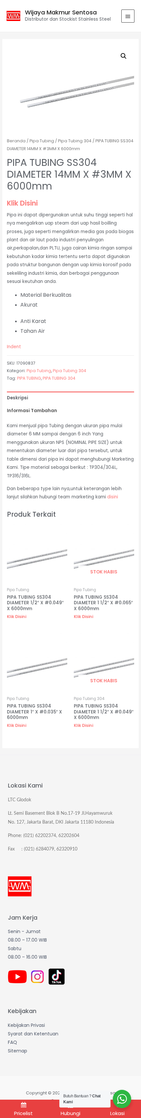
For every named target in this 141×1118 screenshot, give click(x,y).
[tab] (70, 397)
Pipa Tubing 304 (74, 141)
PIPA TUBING (29, 378)
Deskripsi (17, 398)
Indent (14, 347)
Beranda (16, 141)
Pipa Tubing (42, 141)
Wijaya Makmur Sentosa (61, 12)
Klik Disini (22, 203)
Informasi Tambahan (32, 411)
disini (112, 497)
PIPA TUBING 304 (59, 378)
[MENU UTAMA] (127, 16)
